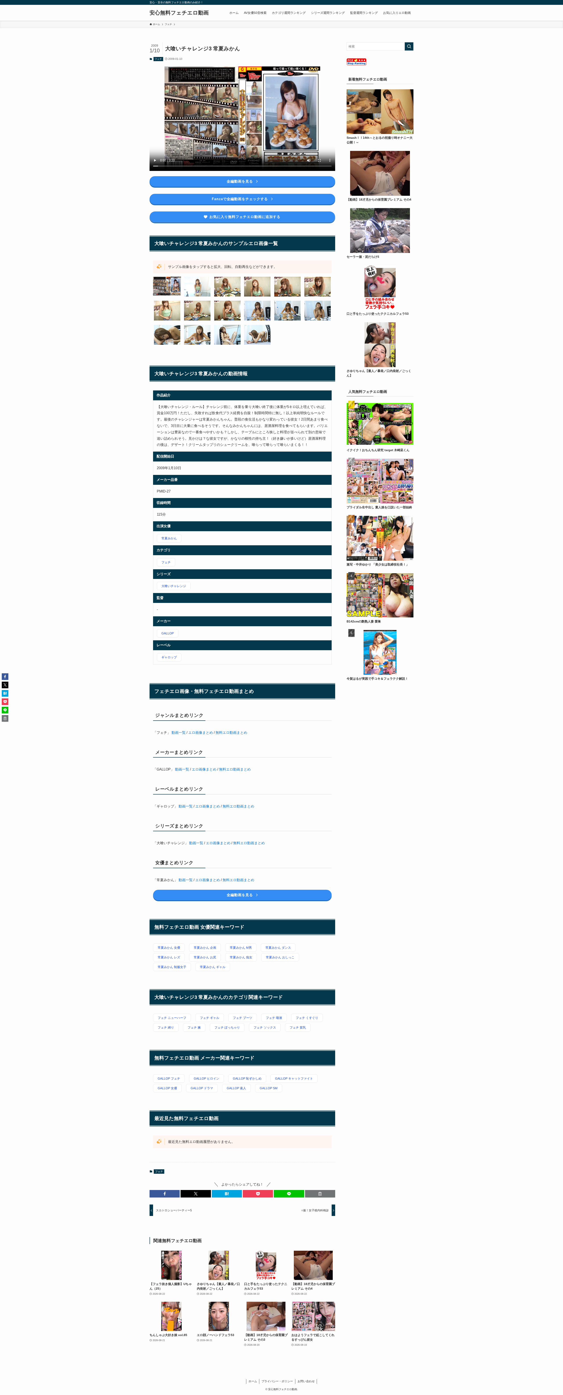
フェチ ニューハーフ (172, 1018)
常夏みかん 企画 (205, 947)
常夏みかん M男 (241, 947)
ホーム (253, 1381)
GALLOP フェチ (169, 1078)
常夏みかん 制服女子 (172, 967)
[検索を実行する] (409, 46)
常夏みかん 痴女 (241, 957)
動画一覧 (179, 732)
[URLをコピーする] (320, 1193)
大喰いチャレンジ (173, 586)
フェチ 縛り (166, 1027)
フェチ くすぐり (307, 1018)
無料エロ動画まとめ (231, 732)
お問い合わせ (306, 1381)
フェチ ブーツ (242, 1018)
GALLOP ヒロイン (206, 1078)
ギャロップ (169, 657)
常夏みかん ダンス (278, 947)
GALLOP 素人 (236, 1088)
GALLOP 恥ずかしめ (247, 1078)
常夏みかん (169, 538)
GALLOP (167, 633)
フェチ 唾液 (274, 1018)
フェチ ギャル (209, 1018)
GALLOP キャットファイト (294, 1078)
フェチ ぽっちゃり (227, 1027)
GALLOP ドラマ (202, 1088)
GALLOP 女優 (167, 1088)
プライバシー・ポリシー (277, 1381)
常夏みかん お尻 (205, 957)
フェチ (158, 59)
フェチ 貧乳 (298, 1027)
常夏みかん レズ (169, 957)
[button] (165, 1193)
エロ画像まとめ (200, 732)
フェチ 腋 (194, 1027)
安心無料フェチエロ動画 (179, 12)
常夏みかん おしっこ (280, 957)
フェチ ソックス (265, 1027)
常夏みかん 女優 (169, 947)
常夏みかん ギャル (212, 967)
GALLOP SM (269, 1088)
